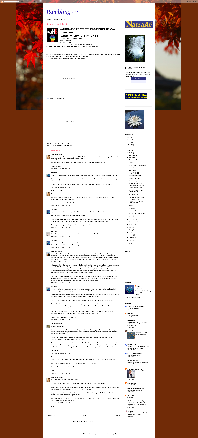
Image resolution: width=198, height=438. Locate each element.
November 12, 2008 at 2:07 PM (60, 227)
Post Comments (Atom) (88, 421)
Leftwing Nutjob (132, 360)
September (132, 222)
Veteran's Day (133, 181)
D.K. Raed (54, 251)
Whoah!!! (131, 162)
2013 (129, 140)
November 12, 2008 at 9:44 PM (60, 282)
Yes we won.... (133, 208)
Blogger (116, 434)
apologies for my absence (134, 390)
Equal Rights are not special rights (61, 145)
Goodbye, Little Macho (133, 355)
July (130, 227)
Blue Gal (130, 313)
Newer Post (51, 415)
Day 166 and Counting (141, 371)
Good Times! (132, 170)
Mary (52, 231)
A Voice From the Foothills (136, 306)
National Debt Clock (138, 78)
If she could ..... (133, 211)
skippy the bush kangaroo (135, 388)
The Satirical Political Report (136, 401)
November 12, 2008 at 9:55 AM (60, 187)
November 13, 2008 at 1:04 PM (60, 403)
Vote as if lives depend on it (137, 213)
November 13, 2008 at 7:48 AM (60, 373)
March (131, 235)
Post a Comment (54, 407)
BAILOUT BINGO (134, 173)
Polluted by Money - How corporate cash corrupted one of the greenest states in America (137, 323)
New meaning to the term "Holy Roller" (136, 191)
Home (84, 415)
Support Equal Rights (135, 178)
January (131, 240)
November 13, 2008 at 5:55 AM (60, 353)
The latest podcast (132, 315)
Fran (52, 172)
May (130, 230)
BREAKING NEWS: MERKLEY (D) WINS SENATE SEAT (136, 201)
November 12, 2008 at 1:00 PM (60, 205)
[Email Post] (67, 143)
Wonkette (130, 411)
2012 (129, 142)
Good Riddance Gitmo (135, 187)
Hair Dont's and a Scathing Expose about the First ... (137, 184)
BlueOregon (131, 320)
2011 (129, 145)
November (132, 157)
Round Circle (131, 383)
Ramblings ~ (62, 11)
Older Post (117, 415)
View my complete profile (132, 297)
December (132, 155)
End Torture (132, 168)
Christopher (55, 154)
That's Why (130, 395)
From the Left (131, 345)
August (131, 224)
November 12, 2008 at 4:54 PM (60, 236)
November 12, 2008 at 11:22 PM (60, 319)
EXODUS (131, 216)
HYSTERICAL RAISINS (134, 353)
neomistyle (103, 434)
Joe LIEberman (133, 194)
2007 (129, 243)
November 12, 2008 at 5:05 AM (60, 169)
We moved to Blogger (133, 308)
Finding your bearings (135, 175)
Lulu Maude (55, 323)
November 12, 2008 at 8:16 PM (60, 247)
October (131, 219)
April (130, 232)
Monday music (133, 160)
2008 (129, 153)
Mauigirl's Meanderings (134, 369)
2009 (129, 150)
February (132, 237)
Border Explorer (132, 331)
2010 (129, 147)
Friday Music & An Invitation (137, 165)
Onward (131, 205)
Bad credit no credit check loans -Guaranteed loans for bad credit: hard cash (137, 404)
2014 (129, 137)
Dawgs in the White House (136, 197)
